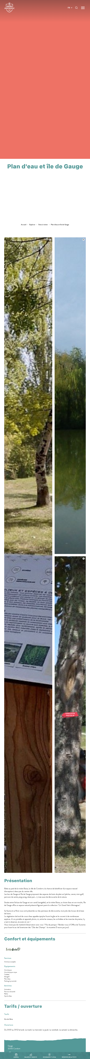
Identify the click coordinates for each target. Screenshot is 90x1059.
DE (69, 13)
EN (69, 10)
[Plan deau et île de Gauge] (28, 872)
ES (69, 16)
